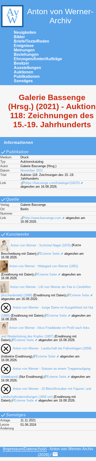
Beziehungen (26, 54)
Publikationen (27, 76)
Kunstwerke (17, 234)
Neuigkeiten (25, 32)
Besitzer (21, 63)
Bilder (19, 37)
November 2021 (31, 170)
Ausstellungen (27, 68)
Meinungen (24, 50)
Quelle (12, 199)
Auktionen (23, 72)
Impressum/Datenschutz (25, 449)
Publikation (17, 152)
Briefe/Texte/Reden (31, 41)
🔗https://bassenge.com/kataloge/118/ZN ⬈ (51, 183)
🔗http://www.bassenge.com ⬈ (42, 218)
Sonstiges (23, 81)
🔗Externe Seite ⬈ (49, 253)
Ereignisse (24, 46)
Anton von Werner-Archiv (60, 16)
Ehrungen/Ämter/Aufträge (38, 59)
